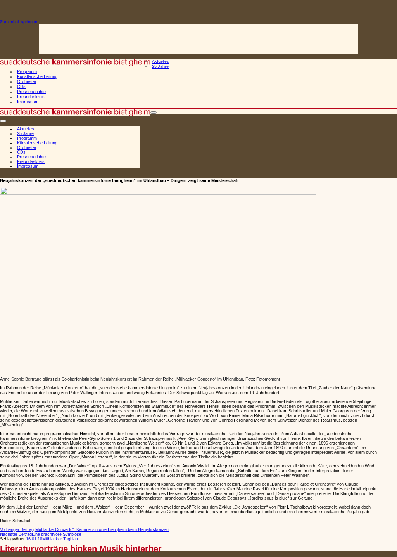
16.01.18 (34, 538)
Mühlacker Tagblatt (60, 538)
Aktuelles (160, 61)
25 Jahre (160, 66)
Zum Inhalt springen (18, 21)
